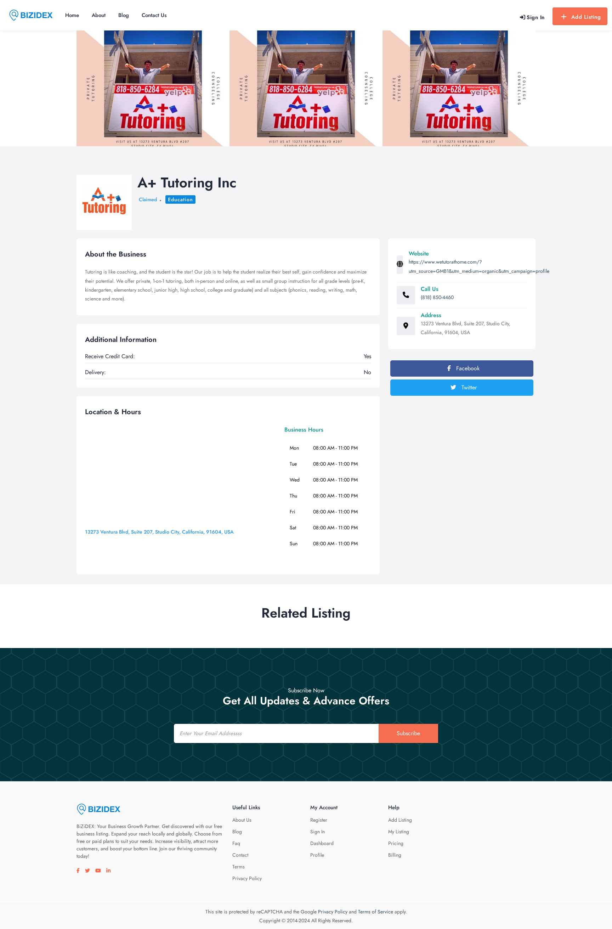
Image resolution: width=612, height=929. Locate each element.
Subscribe (408, 733)
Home (72, 15)
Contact (240, 854)
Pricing (395, 843)
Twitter (468, 387)
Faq (236, 843)
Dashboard (322, 843)
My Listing (398, 831)
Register (318, 819)
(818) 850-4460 (437, 297)
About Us (241, 819)
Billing (394, 854)
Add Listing (586, 17)
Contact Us (154, 15)
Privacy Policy (247, 878)
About (99, 15)
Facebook (467, 368)
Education (180, 199)
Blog (123, 15)
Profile (317, 854)
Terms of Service (375, 911)
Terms (238, 866)
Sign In (317, 831)
